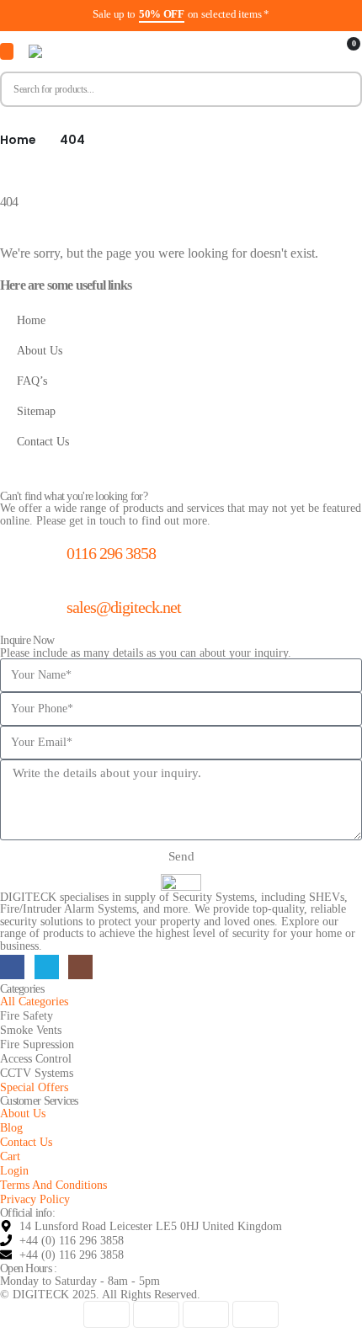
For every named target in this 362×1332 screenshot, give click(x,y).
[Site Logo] (113, 51)
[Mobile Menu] (6, 51)
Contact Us (43, 441)
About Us (39, 350)
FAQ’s (32, 380)
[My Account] (317, 51)
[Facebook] (12, 967)
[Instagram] (80, 967)
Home (31, 320)
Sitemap (36, 411)
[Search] (341, 89)
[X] (47, 967)
